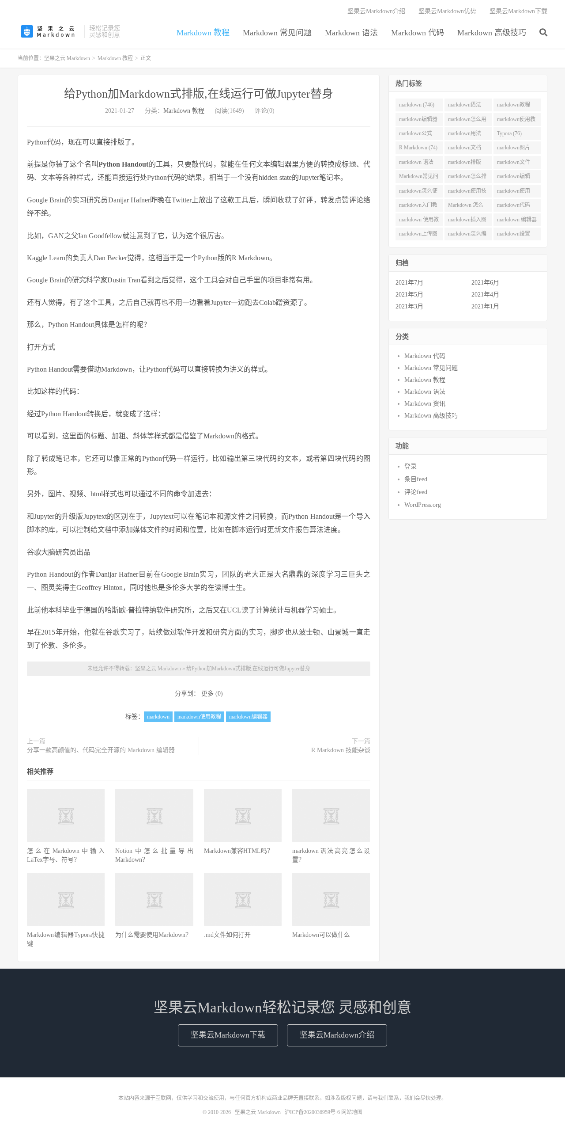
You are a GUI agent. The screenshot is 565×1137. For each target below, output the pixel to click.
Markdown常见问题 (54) (418, 178)
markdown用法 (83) (464, 135)
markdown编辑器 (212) (418, 121)
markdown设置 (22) (513, 235)
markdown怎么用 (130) (467, 121)
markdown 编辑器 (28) (517, 221)
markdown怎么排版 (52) (467, 178)
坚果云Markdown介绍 (376, 11)
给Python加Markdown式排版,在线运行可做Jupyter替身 (198, 93)
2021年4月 (485, 294)
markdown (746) (416, 105)
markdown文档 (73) (464, 149)
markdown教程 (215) (513, 106)
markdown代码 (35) (513, 207)
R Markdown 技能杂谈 (340, 750)
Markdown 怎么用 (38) (465, 207)
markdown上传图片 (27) (418, 235)
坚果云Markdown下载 (518, 11)
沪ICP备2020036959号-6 (312, 1112)
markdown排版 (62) (464, 164)
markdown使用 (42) (513, 193)
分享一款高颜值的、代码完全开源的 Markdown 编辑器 (101, 750)
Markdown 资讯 (424, 403)
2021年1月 (485, 306)
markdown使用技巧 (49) (467, 193)
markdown (158, 717)
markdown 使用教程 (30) (419, 221)
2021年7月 (409, 282)
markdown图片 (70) (513, 149)
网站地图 (351, 1112)
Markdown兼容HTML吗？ (238, 851)
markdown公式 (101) (415, 135)
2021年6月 (485, 282)
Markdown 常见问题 (277, 32)
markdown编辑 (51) (513, 178)
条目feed (415, 479)
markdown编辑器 (248, 717)
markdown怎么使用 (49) (418, 193)
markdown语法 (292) (464, 106)
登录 (410, 466)
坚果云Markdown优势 (447, 11)
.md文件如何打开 (227, 935)
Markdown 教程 (203, 32)
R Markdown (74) (418, 148)
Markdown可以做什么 (321, 935)
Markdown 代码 (417, 32)
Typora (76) (509, 133)
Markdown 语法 (351, 32)
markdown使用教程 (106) (516, 121)
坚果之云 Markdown (48, 31)
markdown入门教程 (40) (418, 207)
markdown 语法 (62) (416, 164)
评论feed (415, 492)
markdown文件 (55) (513, 164)
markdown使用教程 (199, 717)
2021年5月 (409, 294)
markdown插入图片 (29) (467, 221)
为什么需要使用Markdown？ (153, 935)
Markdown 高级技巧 (491, 32)
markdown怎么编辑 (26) (467, 235)
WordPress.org (422, 505)
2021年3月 (409, 306)
